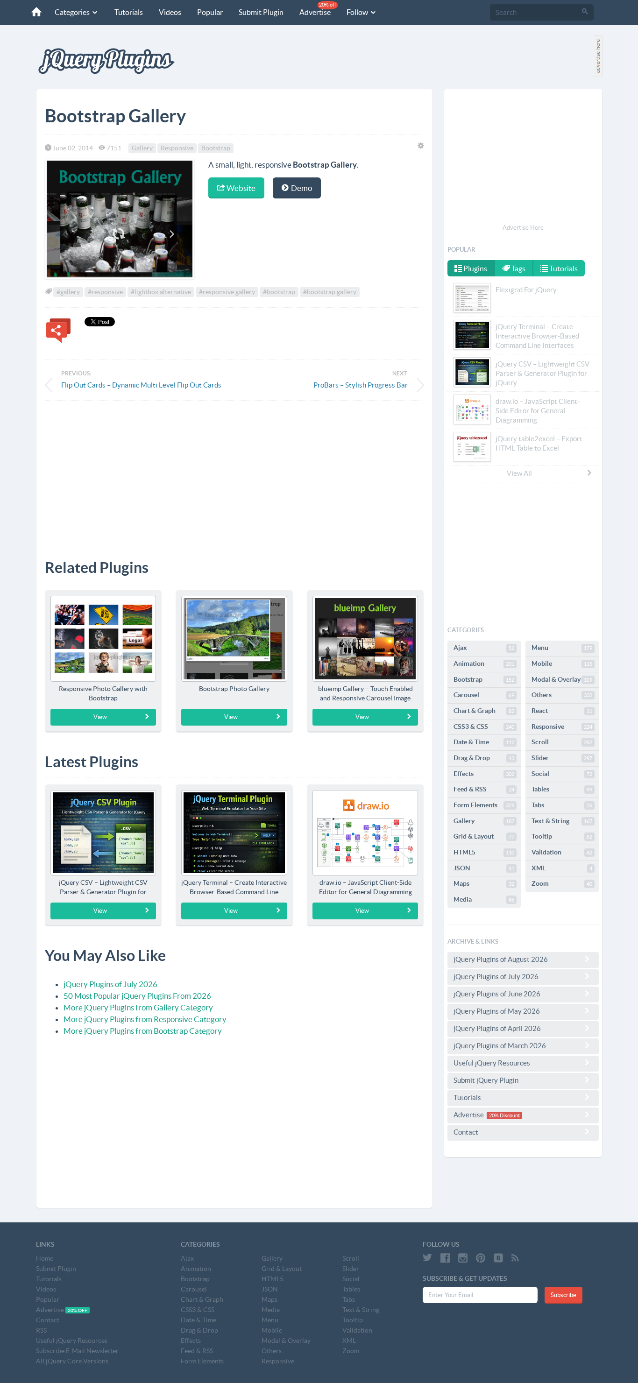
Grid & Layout (484, 836)
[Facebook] (445, 1258)
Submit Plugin (261, 12)
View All (519, 473)
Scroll (562, 742)
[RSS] (515, 1258)
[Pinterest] (480, 1258)
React (562, 710)
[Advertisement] (234, 473)
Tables (562, 789)
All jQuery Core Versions (72, 1361)
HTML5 (484, 852)
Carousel (484, 695)
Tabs (562, 805)
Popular (210, 12)
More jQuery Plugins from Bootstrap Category (143, 1030)
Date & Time (484, 742)
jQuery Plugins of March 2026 (500, 1046)
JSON (484, 868)
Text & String (562, 821)
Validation (562, 852)
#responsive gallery (227, 292)
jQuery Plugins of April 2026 (497, 1028)
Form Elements (484, 805)
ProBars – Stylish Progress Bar (360, 385)
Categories (73, 12)
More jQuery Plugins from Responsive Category (145, 1019)
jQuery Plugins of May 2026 (497, 1011)
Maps (484, 883)
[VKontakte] (498, 1258)
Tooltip (562, 836)
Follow (358, 12)
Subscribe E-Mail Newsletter (77, 1351)
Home (44, 1258)
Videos (170, 12)
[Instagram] (463, 1258)
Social (562, 773)
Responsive (177, 148)
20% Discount (504, 1115)
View (100, 716)
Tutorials (128, 12)
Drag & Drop (484, 758)
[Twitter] (427, 1258)
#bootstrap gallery (329, 292)
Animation (484, 663)
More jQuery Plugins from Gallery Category (138, 1007)
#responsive (105, 292)
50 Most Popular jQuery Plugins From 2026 (137, 995)
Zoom (562, 883)
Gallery (142, 148)
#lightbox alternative (161, 292)
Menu (562, 647)
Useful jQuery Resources (492, 1063)
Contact (466, 1132)
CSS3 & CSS (484, 726)
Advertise (317, 9)
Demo (301, 187)
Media (484, 899)
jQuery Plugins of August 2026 (501, 959)
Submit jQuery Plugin (486, 1080)
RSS (41, 1330)
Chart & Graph (484, 710)
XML (562, 868)
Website (240, 187)
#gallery (68, 292)
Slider (562, 758)
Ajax (484, 647)
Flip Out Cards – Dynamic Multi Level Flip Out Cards (141, 385)
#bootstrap (279, 292)
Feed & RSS (484, 789)
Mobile (562, 663)
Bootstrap (215, 148)
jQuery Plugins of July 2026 (110, 984)
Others (562, 695)
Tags (517, 268)
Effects (484, 773)
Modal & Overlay (562, 679)
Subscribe (563, 1294)
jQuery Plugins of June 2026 (497, 994)
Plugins (474, 268)
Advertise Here (523, 227)
